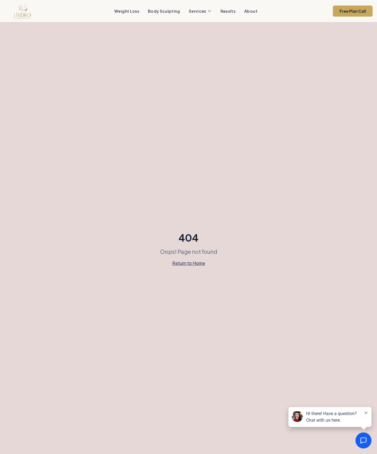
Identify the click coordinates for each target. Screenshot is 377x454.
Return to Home (188, 263)
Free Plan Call (352, 11)
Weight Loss (126, 11)
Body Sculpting (164, 11)
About (250, 11)
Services (197, 11)
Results (228, 11)
